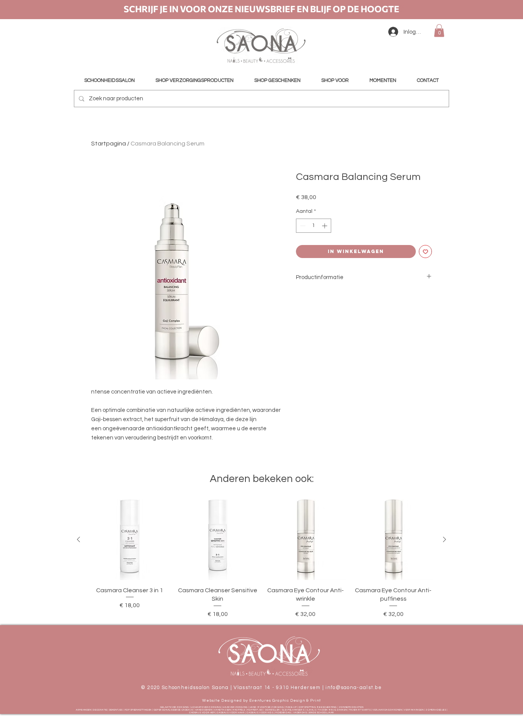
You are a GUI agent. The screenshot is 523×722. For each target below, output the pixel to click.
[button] (439, 30)
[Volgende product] (444, 539)
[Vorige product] (78, 539)
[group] (261, 559)
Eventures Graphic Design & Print (285, 700)
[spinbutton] (313, 225)
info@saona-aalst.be (353, 687)
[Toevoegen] (425, 251)
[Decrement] (302, 225)
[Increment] (325, 225)
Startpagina (108, 143)
